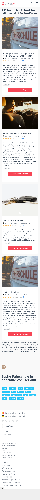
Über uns (5, 431)
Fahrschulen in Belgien (15, 413)
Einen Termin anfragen (20, 90)
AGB (3, 450)
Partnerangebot (8, 471)
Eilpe (25, 395)
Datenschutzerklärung (9, 455)
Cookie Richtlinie (7, 458)
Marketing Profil (8, 474)
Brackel (20, 392)
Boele (13, 392)
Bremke (28, 392)
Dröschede (6, 395)
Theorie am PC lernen (11, 482)
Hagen (4, 398)
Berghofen (6, 392)
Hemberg (20, 398)
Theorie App (7, 477)
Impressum (5, 448)
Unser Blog (6, 462)
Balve (20, 388)
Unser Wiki (6, 465)
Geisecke (32, 395)
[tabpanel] (20, 33)
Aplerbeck (12, 388)
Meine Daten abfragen (9, 446)
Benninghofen (29, 388)
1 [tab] (20, 45)
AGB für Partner (7, 453)
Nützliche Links (8, 468)
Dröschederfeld (16, 395)
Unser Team (7, 434)
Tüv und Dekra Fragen (11, 485)
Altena (4, 388)
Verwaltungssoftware (11, 480)
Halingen (12, 398)
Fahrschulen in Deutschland (17, 416)
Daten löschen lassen (9, 443)
